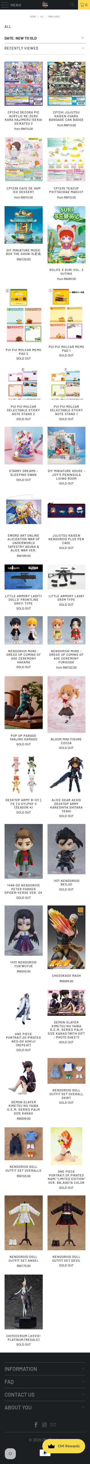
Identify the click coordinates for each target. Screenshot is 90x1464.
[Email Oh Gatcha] (53, 1425)
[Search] (72, 5)
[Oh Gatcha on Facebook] (36, 1425)
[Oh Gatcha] (45, 5)
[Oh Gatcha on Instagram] (44, 1425)
